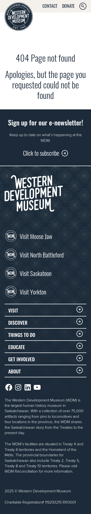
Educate (16, 347)
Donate (68, 5)
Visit (13, 310)
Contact (49, 5)
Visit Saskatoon (35, 272)
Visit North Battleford (42, 254)
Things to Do (21, 334)
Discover (17, 322)
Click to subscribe (41, 152)
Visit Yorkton (33, 291)
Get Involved (21, 359)
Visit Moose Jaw (36, 235)
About (14, 371)
